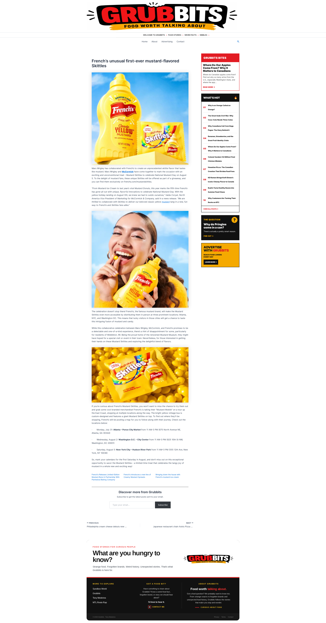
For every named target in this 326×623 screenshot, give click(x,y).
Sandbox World (100, 589)
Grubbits (96, 593)
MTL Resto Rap (100, 602)
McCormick (127, 171)
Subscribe (163, 505)
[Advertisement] (220, 286)
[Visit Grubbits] (208, 558)
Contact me (156, 607)
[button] (238, 41)
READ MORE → (209, 87)
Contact (180, 41)
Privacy (216, 617)
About (154, 41)
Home (144, 41)
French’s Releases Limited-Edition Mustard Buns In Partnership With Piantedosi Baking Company (105, 477)
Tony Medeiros (99, 598)
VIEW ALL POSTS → (210, 209)
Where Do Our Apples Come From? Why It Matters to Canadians (217, 68)
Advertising (167, 41)
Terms (223, 617)
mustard (166, 201)
